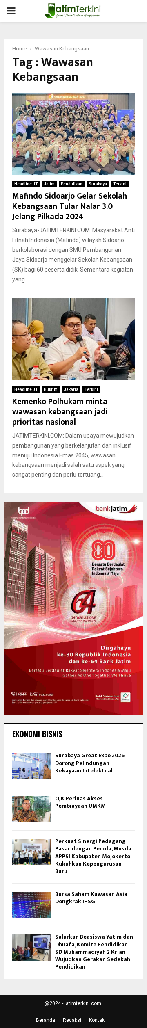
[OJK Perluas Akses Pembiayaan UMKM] (31, 809)
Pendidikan (71, 184)
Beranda (45, 1020)
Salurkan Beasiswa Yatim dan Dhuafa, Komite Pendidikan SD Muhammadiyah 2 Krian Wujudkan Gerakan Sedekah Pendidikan (94, 951)
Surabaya (98, 184)
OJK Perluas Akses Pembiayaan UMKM (80, 802)
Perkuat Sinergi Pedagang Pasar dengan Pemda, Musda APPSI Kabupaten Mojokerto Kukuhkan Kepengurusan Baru (93, 856)
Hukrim (51, 389)
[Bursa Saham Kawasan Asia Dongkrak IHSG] (31, 905)
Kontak (97, 1020)
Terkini (120, 184)
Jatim (49, 184)
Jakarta (71, 389)
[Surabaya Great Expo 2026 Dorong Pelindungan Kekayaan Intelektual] (31, 766)
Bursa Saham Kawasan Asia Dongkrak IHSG (91, 897)
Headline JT (26, 184)
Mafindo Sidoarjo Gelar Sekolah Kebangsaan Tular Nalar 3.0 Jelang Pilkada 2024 (69, 206)
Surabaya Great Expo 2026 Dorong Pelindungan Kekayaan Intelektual (90, 763)
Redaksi (72, 1020)
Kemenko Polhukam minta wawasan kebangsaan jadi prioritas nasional (60, 412)
